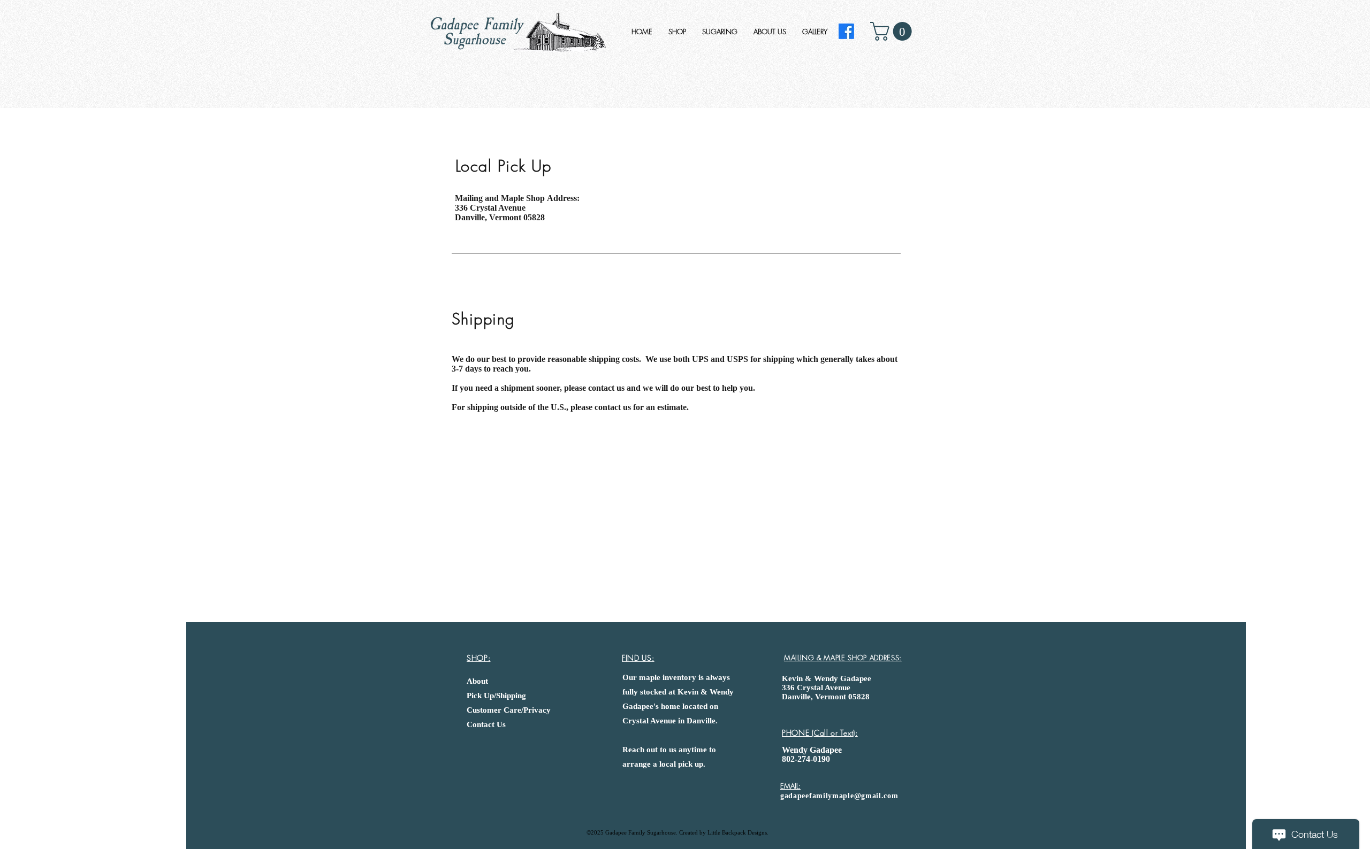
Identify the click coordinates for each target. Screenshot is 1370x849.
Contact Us (486, 724)
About (477, 681)
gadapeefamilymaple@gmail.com (839, 796)
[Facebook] (846, 31)
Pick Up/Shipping (496, 695)
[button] (893, 31)
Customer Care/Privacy (509, 710)
